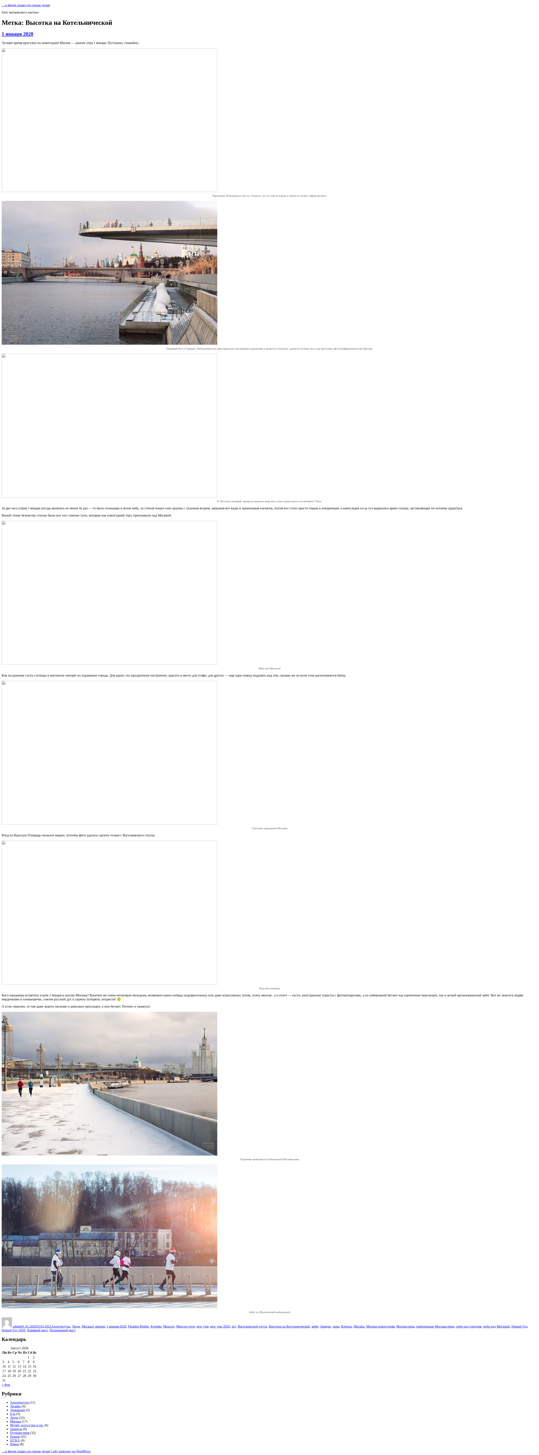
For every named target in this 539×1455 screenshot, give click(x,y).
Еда (12, 1414)
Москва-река (405, 1326)
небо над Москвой (496, 1326)
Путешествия (19, 1433)
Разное (15, 1436)
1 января (99, 1326)
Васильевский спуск (252, 1326)
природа (16, 1429)
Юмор (14, 1444)
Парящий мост (37, 1330)
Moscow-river (185, 1326)
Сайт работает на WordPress (71, 1451)
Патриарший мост (62, 1330)
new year (202, 1326)
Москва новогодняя (380, 1326)
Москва (87, 1326)
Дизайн (15, 1406)
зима (336, 1326)
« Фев (6, 1385)
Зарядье (325, 1326)
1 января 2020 (17, 34)
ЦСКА (15, 1440)
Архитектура (60, 1326)
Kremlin (156, 1326)
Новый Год (519, 1326)
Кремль (346, 1326)
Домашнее (17, 1410)
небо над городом (469, 1326)
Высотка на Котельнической (289, 1326)
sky (234, 1326)
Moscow (169, 1326)
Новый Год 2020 (13, 1330)
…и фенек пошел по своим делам (26, 5)
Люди (76, 1326)
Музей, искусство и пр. (27, 1425)
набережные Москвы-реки (435, 1326)
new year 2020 (220, 1326)
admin (17, 1326)
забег (314, 1326)
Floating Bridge (138, 1326)
